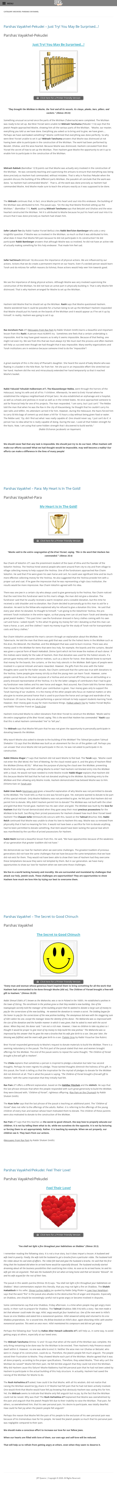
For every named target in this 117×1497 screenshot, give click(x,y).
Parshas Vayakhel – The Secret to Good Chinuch (41, 916)
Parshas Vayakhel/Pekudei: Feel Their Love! (37, 1170)
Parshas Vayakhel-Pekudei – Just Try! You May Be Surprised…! (51, 26)
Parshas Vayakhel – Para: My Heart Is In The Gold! (42, 488)
